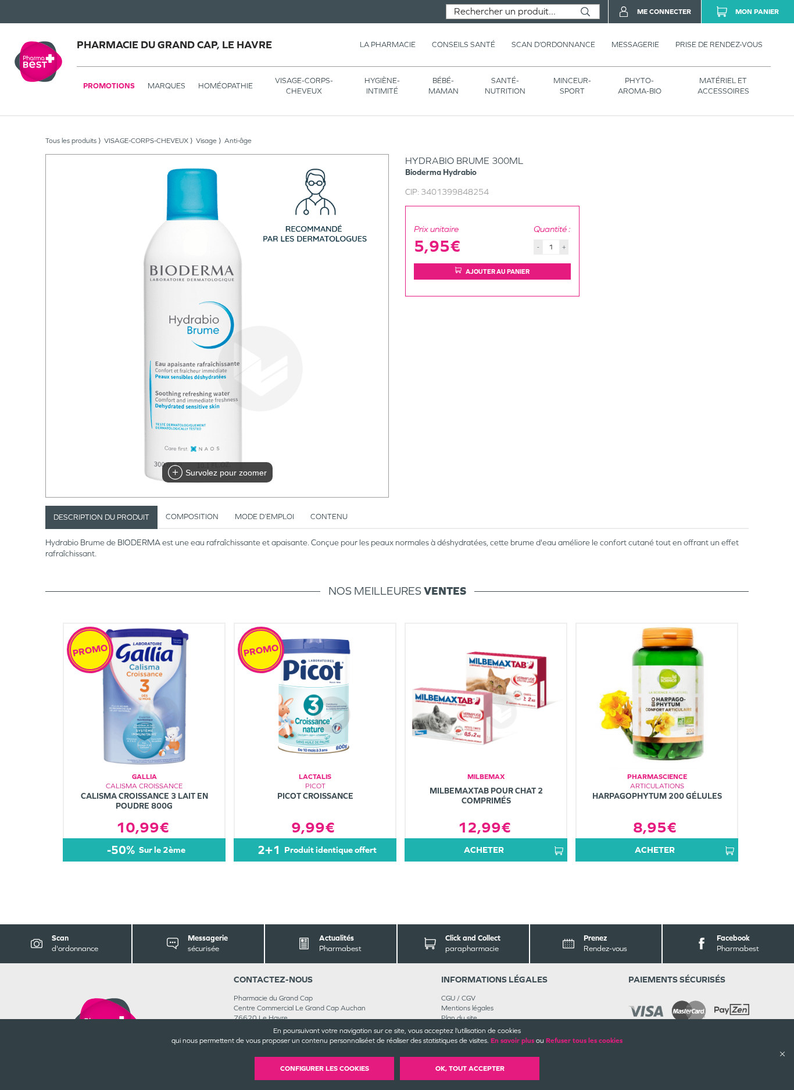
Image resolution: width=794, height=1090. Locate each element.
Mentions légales (467, 1008)
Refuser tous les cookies (584, 1041)
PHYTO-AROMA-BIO (639, 85)
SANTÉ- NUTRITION (505, 85)
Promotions (109, 85)
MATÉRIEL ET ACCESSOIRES (723, 85)
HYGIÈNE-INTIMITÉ (382, 85)
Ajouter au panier (498, 271)
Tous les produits (70, 141)
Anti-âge (238, 141)
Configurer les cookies (324, 1068)
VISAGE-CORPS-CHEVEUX (304, 85)
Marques (166, 85)
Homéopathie (225, 85)
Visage (206, 141)
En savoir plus (512, 1041)
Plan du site (459, 1018)
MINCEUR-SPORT (572, 85)
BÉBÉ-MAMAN (443, 85)
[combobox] (508, 11)
